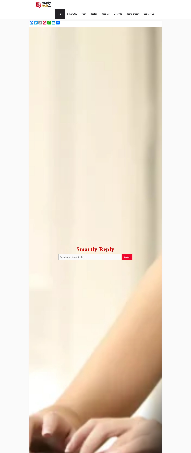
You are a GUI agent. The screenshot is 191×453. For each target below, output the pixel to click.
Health (93, 14)
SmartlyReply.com (65, 4)
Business (105, 14)
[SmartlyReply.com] (43, 4)
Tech (83, 14)
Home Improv (132, 14)
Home (60, 14)
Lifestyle (118, 14)
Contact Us (149, 14)
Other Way (72, 14)
